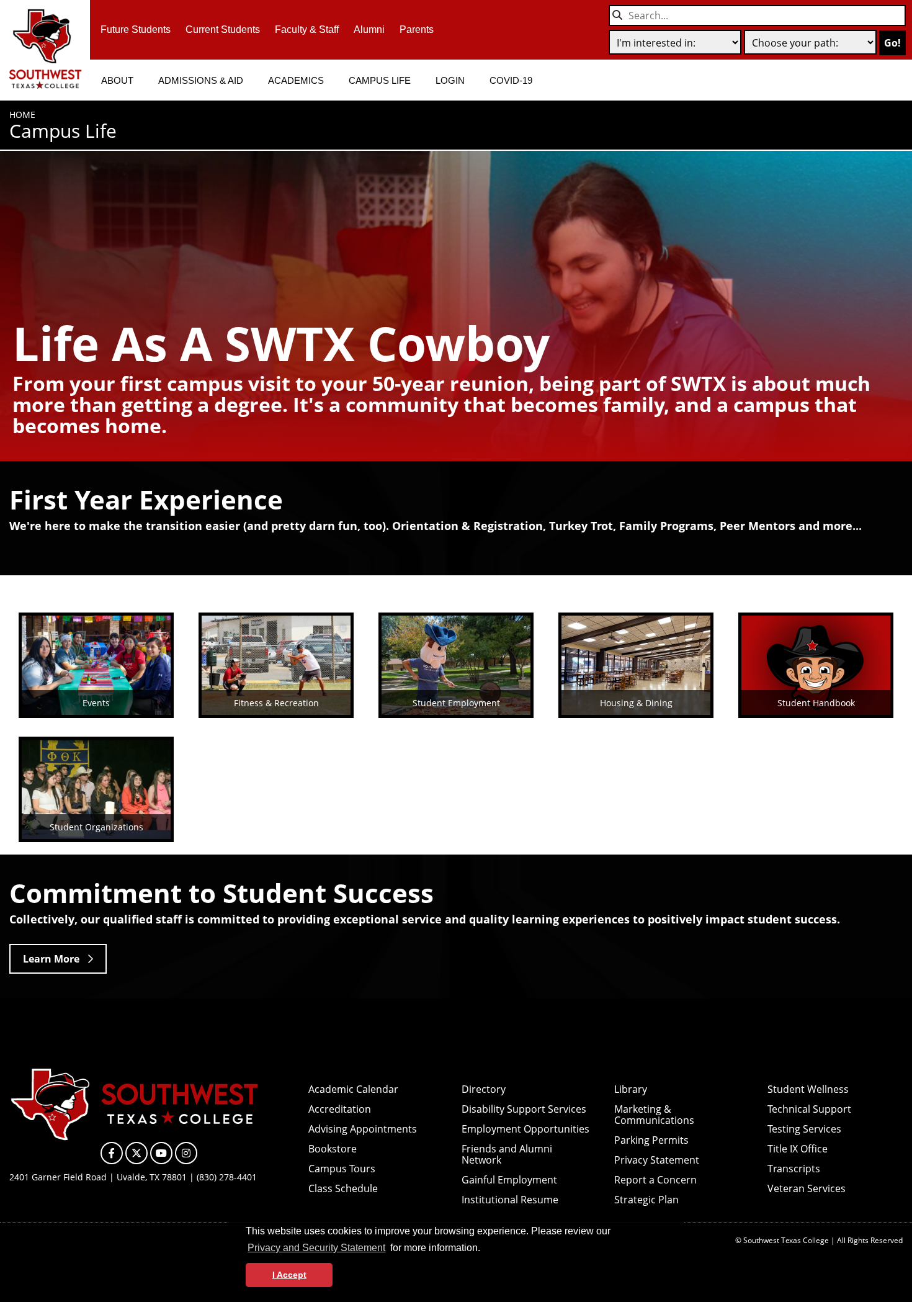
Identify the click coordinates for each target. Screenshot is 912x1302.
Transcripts (793, 1168)
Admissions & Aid (200, 80)
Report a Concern (655, 1180)
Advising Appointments (362, 1129)
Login (450, 80)
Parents (417, 29)
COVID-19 (511, 80)
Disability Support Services (524, 1109)
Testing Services (804, 1129)
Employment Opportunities (525, 1129)
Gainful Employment (509, 1180)
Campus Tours (341, 1168)
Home (22, 114)
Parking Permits (651, 1140)
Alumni (369, 29)
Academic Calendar (353, 1089)
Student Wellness (808, 1089)
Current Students (223, 29)
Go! (892, 43)
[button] (484, 1249)
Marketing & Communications (654, 1114)
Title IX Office (797, 1149)
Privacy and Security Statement (316, 1247)
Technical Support (809, 1109)
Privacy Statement (656, 1160)
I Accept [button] (289, 1275)
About (117, 80)
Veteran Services (806, 1188)
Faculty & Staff (307, 29)
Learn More (51, 959)
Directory (484, 1089)
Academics (296, 80)
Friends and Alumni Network (507, 1154)
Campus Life (380, 80)
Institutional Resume (510, 1199)
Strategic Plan (646, 1199)
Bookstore (332, 1149)
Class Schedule (343, 1188)
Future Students (136, 29)
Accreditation (339, 1109)
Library (630, 1089)
